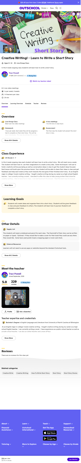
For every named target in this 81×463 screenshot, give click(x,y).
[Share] (73, 14)
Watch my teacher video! (42, 81)
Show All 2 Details (11, 255)
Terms (57, 2)
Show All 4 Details (11, 140)
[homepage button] (30, 8)
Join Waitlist (73, 459)
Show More (9, 185)
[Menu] (60, 8)
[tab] (5, 103)
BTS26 (44, 2)
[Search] (56, 8)
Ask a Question (25, 312)
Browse (43, 8)
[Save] (78, 14)
